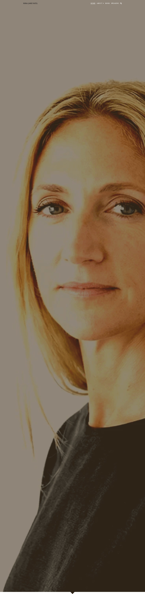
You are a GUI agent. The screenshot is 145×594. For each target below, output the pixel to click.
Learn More (22, 587)
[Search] (121, 3)
